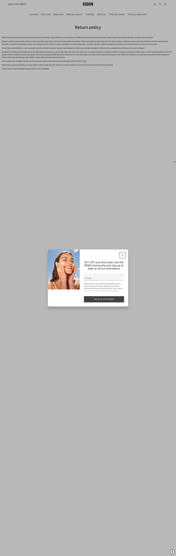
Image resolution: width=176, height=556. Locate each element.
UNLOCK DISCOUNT (104, 299)
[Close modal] (122, 255)
